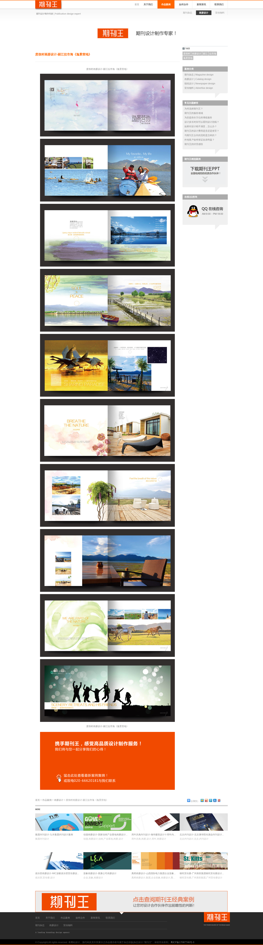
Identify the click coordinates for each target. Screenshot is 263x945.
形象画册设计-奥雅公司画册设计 (99, 873)
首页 (137, 4)
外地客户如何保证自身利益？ (199, 139)
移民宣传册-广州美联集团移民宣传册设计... (202, 873)
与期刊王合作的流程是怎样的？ (200, 135)
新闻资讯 (201, 4)
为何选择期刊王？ (193, 108)
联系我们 (219, 4)
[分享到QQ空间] (202, 800)
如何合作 (183, 4)
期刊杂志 (187, 12)
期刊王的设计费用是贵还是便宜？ (201, 131)
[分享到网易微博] (219, 800)
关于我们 (148, 4)
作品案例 (166, 4)
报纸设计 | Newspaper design (199, 83)
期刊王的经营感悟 (193, 144)
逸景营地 (188, 58)
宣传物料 (219, 12)
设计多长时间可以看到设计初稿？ (201, 122)
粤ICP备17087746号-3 (182, 942)
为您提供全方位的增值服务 (198, 117)
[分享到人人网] (215, 800)
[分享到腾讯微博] (210, 800)
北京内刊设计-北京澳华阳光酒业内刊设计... (202, 834)
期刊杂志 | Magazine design (199, 74)
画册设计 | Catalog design (197, 79)
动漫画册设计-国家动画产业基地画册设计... (105, 834)
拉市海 (212, 53)
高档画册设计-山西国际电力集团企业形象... (154, 873)
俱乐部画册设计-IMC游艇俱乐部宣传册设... (57, 873)
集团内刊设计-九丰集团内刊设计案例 (54, 834)
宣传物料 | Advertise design (198, 88)
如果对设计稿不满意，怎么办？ (200, 126)
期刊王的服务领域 (193, 113)
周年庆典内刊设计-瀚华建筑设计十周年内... (154, 834)
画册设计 (203, 12)
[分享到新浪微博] (206, 800)
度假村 (186, 53)
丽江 (205, 53)
